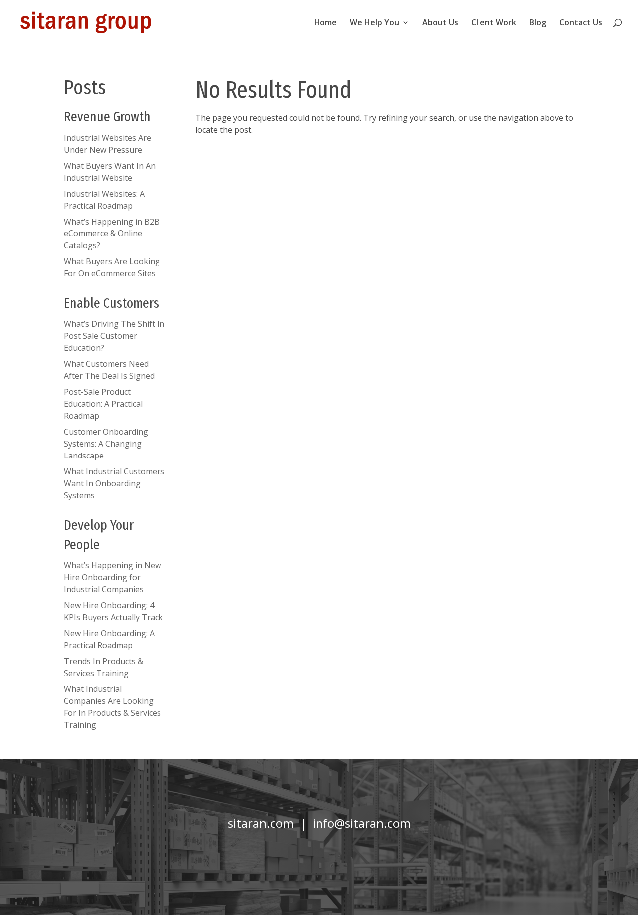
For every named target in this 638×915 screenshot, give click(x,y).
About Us (440, 23)
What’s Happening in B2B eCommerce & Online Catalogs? (112, 233)
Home (325, 23)
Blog (537, 23)
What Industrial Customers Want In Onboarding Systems (114, 483)
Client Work (493, 23)
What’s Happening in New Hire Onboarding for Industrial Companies (112, 577)
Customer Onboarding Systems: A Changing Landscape (106, 443)
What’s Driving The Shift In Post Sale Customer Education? (114, 335)
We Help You (374, 23)
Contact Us (580, 23)
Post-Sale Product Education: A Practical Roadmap (103, 403)
